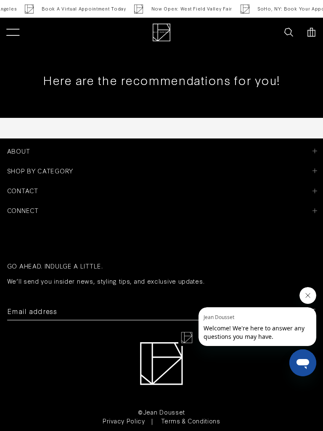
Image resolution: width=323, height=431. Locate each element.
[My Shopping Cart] (311, 32)
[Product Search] (288, 32)
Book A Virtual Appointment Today (82, 8)
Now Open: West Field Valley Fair (190, 8)
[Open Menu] (13, 32)
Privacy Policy (124, 420)
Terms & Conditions (190, 420)
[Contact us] (270, 32)
